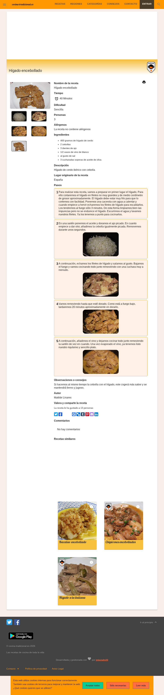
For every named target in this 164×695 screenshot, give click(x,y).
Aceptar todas (93, 685)
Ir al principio (149, 622)
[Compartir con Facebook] (60, 414)
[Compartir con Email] (92, 414)
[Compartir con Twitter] (56, 414)
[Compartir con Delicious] (78, 414)
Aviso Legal (58, 668)
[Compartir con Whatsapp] (65, 414)
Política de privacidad (36, 668)
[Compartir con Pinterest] (87, 414)
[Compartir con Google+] (69, 414)
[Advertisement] (82, 35)
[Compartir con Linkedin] (96, 414)
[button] (4, 4)
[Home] (23, 4)
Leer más (141, 685)
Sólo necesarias (118, 685)
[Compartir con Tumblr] (83, 414)
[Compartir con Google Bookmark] (74, 414)
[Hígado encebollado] (19, 116)
